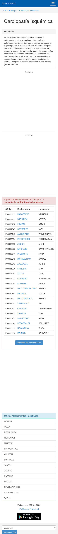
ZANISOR (21, 313)
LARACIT (8, 421)
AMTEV (20, 273)
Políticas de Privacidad (29, 509)
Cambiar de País (10, 532)
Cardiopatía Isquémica (29, 10)
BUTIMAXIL (9, 459)
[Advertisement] (29, 102)
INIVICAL (21, 224)
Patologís (13, 10)
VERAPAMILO (23, 303)
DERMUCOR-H (10, 432)
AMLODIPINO (23, 234)
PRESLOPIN (22, 253)
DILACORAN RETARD (26, 288)
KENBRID (21, 333)
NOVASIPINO (23, 328)
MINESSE (8, 443)
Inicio (4, 10)
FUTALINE (21, 283)
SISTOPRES (22, 229)
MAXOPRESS (23, 214)
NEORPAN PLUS (11, 492)
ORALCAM (22, 308)
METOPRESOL (23, 239)
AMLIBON (8, 454)
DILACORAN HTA (25, 298)
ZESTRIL (8, 470)
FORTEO (8, 481)
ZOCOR (20, 244)
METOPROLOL (23, 323)
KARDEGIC (22, 249)
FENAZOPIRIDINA (12, 487)
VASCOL (8, 465)
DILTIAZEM (22, 219)
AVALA (7, 426)
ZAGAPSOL (22, 263)
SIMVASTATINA (11, 448)
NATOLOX (8, 476)
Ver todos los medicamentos (29, 342)
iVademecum (9, 3)
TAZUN (7, 498)
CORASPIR (22, 278)
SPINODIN (21, 268)
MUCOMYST (9, 437)
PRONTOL (21, 293)
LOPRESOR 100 (24, 258)
